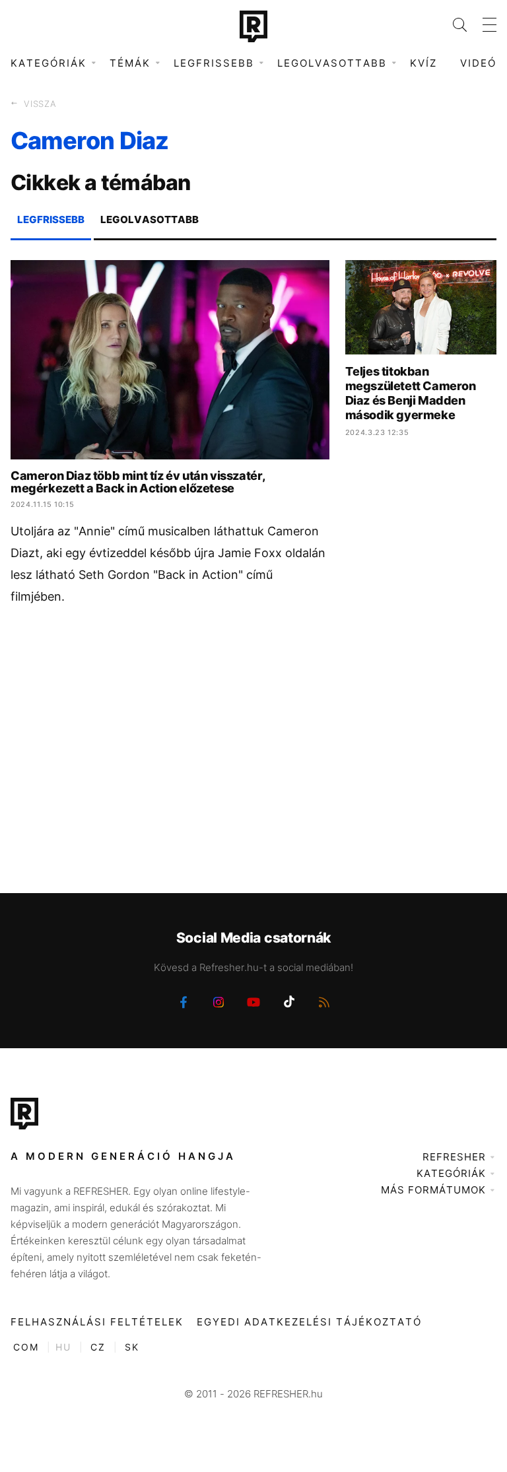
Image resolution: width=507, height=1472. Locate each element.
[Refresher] (253, 26)
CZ (98, 1347)
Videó (478, 63)
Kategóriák (451, 1173)
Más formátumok (433, 1190)
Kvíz (423, 63)
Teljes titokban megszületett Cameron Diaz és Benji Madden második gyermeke (410, 393)
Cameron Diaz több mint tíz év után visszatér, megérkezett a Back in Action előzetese (138, 481)
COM (26, 1347)
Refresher (454, 1157)
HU (63, 1347)
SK (132, 1347)
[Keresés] (452, 25)
